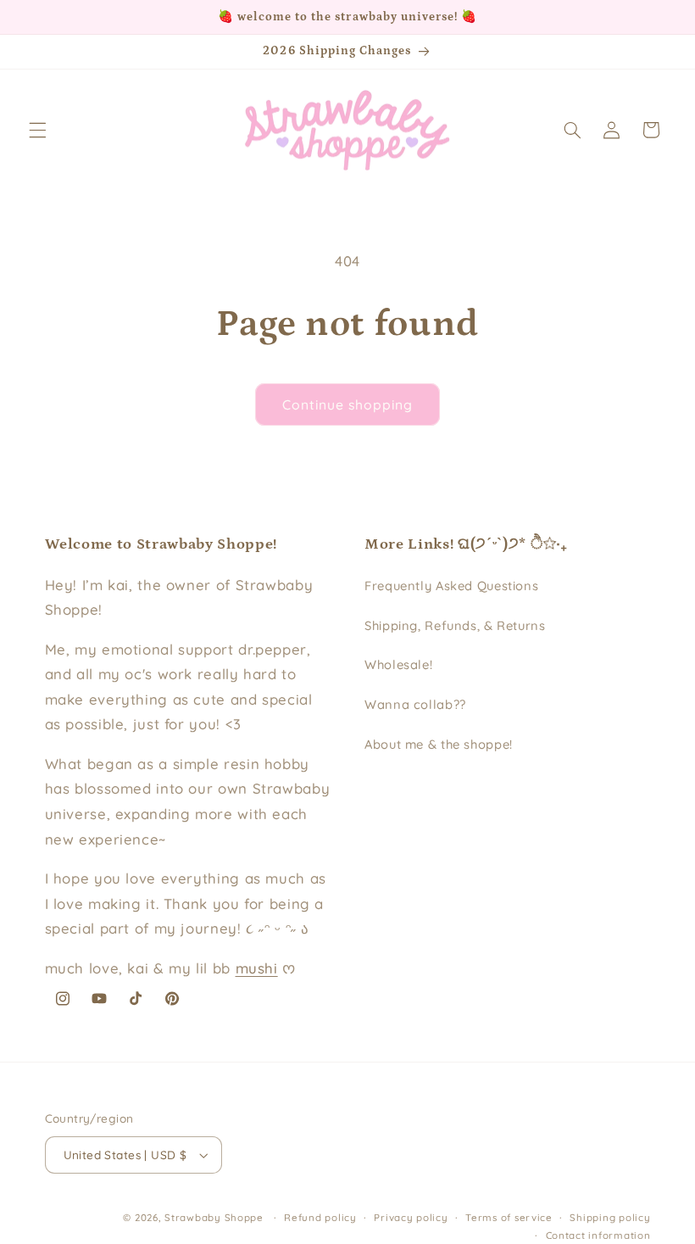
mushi (257, 968)
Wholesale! (398, 664)
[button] (37, 129)
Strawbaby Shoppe (214, 1217)
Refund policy (320, 1217)
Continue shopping (348, 404)
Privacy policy (411, 1217)
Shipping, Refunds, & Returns (455, 625)
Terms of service (509, 1217)
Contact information (598, 1235)
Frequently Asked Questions (451, 585)
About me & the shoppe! (438, 744)
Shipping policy (610, 1217)
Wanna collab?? (415, 704)
